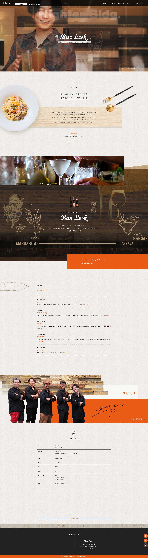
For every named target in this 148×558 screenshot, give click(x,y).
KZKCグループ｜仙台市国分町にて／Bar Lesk (131, 68)
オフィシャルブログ (96, 525)
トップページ (105, 3)
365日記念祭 (40, 337)
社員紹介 (63, 525)
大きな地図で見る (74, 518)
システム (74, 525)
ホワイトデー (40, 350)
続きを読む (86, 304)
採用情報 (129, 3)
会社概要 (113, 3)
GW (38, 302)
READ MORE (74, 136)
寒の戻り (39, 323)
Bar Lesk (121, 3)
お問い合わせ (136, 3)
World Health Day (42, 313)
